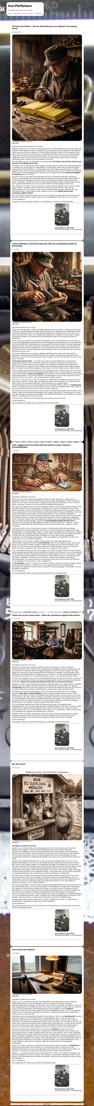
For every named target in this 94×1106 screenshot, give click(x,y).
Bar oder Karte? (19, 764)
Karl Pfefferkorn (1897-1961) (64, 227)
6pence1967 (15, 143)
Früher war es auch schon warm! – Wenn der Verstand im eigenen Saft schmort (46, 615)
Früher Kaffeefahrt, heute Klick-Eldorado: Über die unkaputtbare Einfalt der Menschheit (44, 245)
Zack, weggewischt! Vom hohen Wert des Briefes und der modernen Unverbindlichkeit (41, 446)
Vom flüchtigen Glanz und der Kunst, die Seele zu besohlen (37, 1105)
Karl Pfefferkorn (20, 6)
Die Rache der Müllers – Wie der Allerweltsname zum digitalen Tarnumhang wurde (44, 27)
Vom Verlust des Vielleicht (23, 950)
